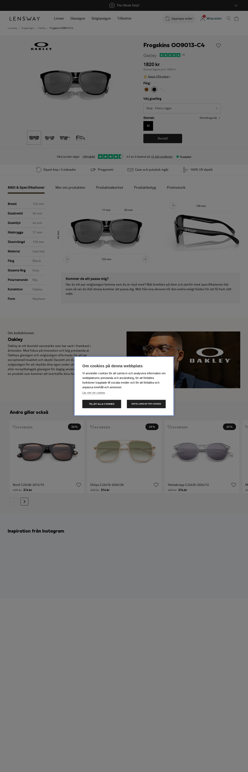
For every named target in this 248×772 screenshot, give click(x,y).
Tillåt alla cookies (101, 404)
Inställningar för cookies (146, 404)
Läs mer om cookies (93, 392)
